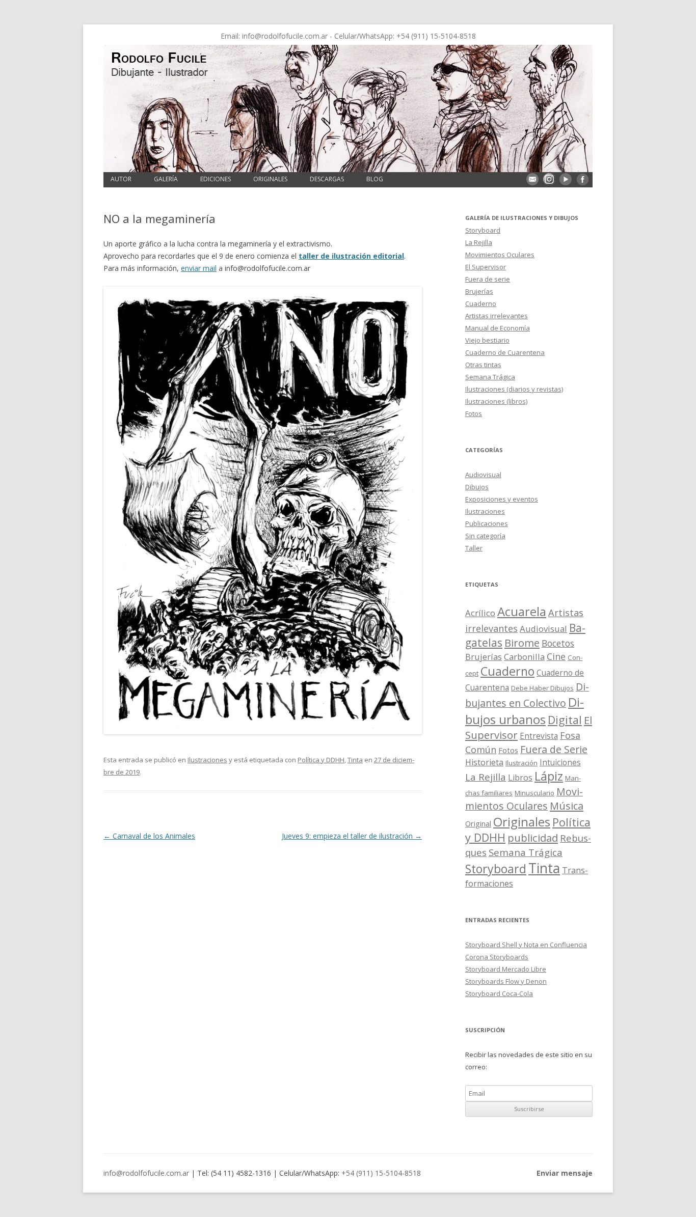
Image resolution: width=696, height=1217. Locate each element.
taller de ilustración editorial (351, 256)
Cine (556, 656)
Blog (374, 179)
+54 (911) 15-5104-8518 (436, 36)
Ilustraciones (207, 759)
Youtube (565, 179)
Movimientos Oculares (499, 254)
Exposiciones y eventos (501, 499)
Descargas (327, 179)
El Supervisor (485, 266)
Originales (270, 179)
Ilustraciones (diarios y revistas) (514, 389)
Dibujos (477, 486)
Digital (565, 719)
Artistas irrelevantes (496, 315)
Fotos (473, 413)
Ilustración (521, 762)
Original (478, 823)
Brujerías (479, 291)
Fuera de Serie (553, 749)
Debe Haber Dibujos (542, 688)
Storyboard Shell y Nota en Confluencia (526, 944)
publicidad (532, 838)
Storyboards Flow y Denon (506, 981)
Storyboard (482, 230)
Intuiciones (560, 762)
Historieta (484, 762)
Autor (121, 179)
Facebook (582, 179)
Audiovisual (483, 474)
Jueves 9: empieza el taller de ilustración (352, 836)
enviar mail (199, 268)
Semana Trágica (490, 376)
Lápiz (548, 776)
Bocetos (558, 643)
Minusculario (534, 792)
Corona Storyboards (496, 956)
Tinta (355, 759)
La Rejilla (478, 242)
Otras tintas (483, 364)
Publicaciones (486, 523)
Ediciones (215, 179)
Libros (520, 777)
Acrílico (480, 613)
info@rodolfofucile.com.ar (285, 36)
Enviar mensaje (532, 179)
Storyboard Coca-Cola (499, 993)
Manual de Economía (497, 328)
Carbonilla (524, 656)
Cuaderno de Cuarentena (505, 352)
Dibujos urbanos (524, 711)
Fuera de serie (487, 279)
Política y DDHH (321, 759)
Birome (522, 643)
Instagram (549, 179)
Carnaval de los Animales (149, 836)
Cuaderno (480, 303)
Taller (474, 547)
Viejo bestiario (487, 340)
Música (566, 806)
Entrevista (539, 736)
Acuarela (521, 611)
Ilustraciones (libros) (496, 401)
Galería (166, 179)
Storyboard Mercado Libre (505, 969)
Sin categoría (485, 535)
